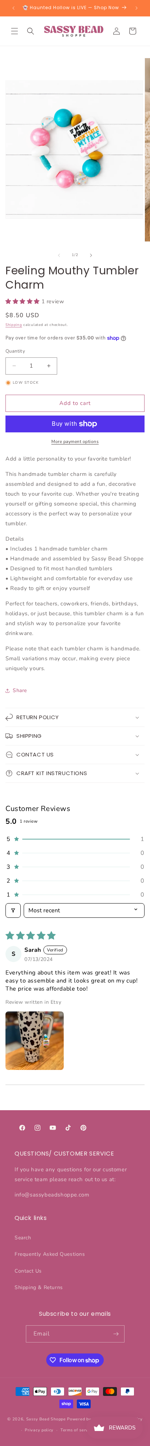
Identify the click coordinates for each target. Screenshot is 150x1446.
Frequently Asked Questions (50, 1254)
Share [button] (20, 690)
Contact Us (28, 1270)
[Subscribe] (116, 1333)
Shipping (13, 324)
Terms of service (77, 1430)
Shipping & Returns (39, 1287)
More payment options (75, 441)
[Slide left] (59, 255)
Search (23, 1237)
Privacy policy (39, 1430)
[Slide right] (91, 255)
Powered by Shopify (87, 1419)
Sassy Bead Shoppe (46, 1419)
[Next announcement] (137, 8)
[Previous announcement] (13, 8)
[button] (15, 31)
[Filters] (13, 910)
